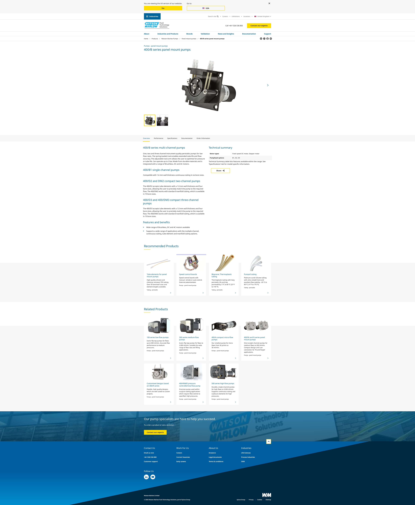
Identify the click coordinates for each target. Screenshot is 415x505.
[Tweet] (264, 38)
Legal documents (215, 457)
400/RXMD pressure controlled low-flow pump (189, 384)
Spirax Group (241, 500)
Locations (246, 16)
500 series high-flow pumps (223, 383)
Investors (212, 453)
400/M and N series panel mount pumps (254, 338)
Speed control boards (188, 274)
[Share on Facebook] (267, 38)
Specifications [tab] (172, 138)
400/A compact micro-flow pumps (222, 338)
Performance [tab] (158, 138)
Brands (189, 34)
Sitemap (268, 500)
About (146, 34)
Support (267, 34)
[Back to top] (268, 441)
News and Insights (226, 34)
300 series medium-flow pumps (189, 338)
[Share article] (261, 38)
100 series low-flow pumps (158, 337)
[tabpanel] (207, 190)
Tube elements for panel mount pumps (157, 275)
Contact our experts (259, 25)
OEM (243, 461)
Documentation (249, 34)
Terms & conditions (216, 461)
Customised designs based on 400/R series (158, 384)
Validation (205, 34)
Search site (212, 16)
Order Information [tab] (203, 138)
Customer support (151, 461)
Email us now (149, 453)
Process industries (248, 457)
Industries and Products (167, 34)
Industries (153, 16)
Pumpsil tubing (250, 274)
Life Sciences (246, 453)
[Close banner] (269, 3)
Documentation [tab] (186, 138)
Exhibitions (236, 16)
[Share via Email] (270, 38)
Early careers (181, 461)
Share (218, 170)
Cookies (259, 500)
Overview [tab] (146, 138)
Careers (225, 16)
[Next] (267, 85)
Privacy (251, 500)
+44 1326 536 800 (150, 457)
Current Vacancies (183, 457)
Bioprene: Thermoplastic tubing (222, 275)
